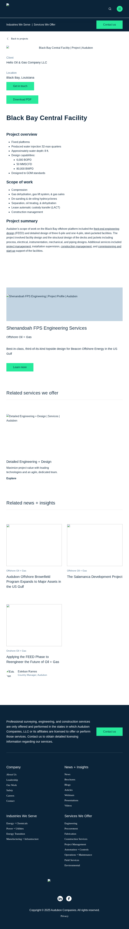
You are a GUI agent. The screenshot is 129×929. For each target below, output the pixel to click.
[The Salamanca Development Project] (94, 526)
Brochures (69, 779)
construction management (76, 246)
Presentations (71, 800)
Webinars (69, 795)
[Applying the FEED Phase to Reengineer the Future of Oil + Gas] (34, 606)
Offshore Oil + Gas (19, 337)
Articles (68, 790)
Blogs (67, 784)
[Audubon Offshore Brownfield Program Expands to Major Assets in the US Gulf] (34, 526)
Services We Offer (44, 24)
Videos (68, 805)
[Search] (110, 9)
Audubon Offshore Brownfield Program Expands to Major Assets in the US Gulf (33, 581)
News (67, 774)
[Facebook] (69, 898)
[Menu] (120, 9)
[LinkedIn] (60, 898)
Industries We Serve (18, 24)
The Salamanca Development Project (94, 577)
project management (18, 246)
